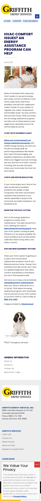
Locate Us (8, 365)
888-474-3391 (10, 299)
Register (17, 21)
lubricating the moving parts (17, 228)
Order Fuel (6, 434)
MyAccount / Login (12, 372)
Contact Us (9, 368)
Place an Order (8, 445)
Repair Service (8, 442)
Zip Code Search (31, 21)
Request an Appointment (13, 449)
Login (8, 21)
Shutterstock (27, 304)
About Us (8, 361)
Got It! (37, 464)
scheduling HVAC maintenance (18, 282)
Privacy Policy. (20, 496)
